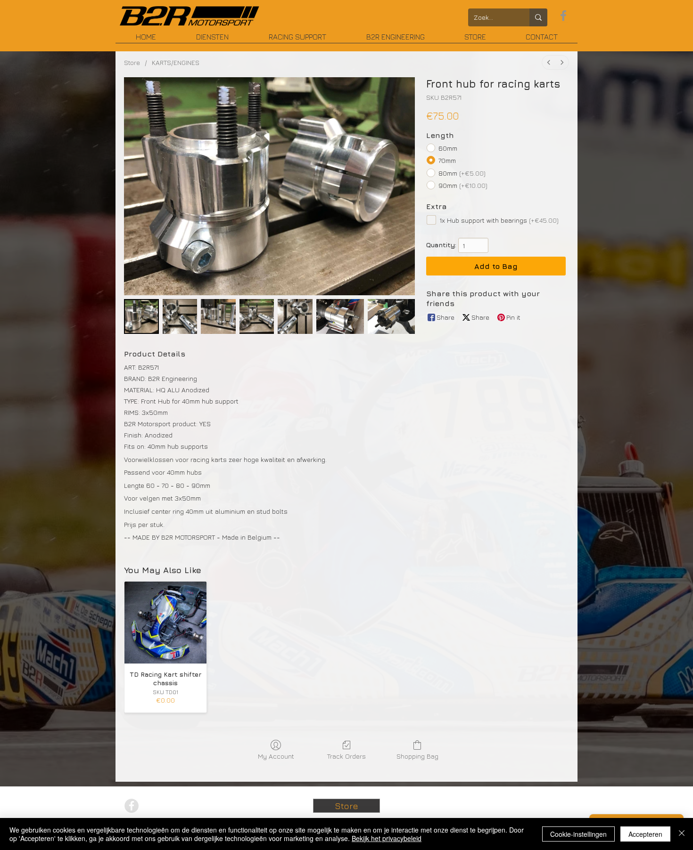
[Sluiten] (681, 834)
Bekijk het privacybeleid (386, 838)
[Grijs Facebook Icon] (563, 15)
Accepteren (645, 834)
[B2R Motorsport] (189, 16)
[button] (395, 40)
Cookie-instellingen (578, 834)
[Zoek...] (538, 17)
